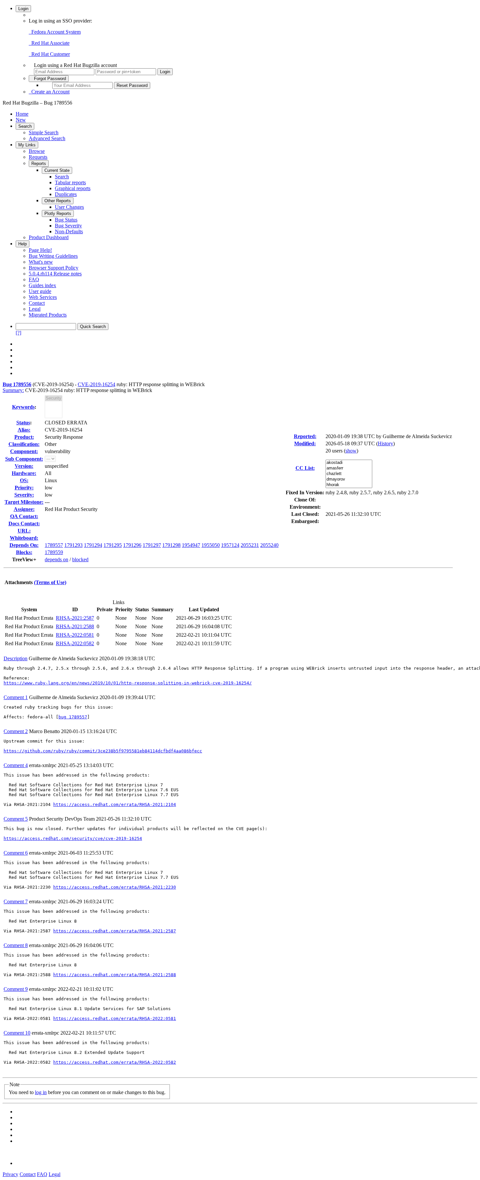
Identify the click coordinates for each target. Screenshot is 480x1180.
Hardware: (24, 473)
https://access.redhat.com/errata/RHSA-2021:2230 (114, 887)
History (385, 443)
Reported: (305, 436)
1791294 (93, 545)
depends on (56, 559)
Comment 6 (16, 853)
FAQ (34, 279)
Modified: (305, 443)
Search (25, 126)
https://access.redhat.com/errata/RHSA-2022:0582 (114, 1062)
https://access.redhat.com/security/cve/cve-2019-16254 (73, 838)
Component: (24, 451)
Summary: (13, 390)
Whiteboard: (24, 538)
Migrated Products (48, 315)
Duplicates (66, 194)
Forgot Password (48, 78)
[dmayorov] (349, 479)
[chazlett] (349, 474)
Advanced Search (47, 138)
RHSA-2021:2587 (75, 618)
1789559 (54, 552)
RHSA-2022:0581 (75, 635)
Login (23, 8)
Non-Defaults (69, 231)
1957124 (230, 545)
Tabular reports (70, 182)
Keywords (23, 407)
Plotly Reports (57, 213)
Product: (24, 437)
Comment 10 (17, 1033)
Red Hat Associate (49, 43)
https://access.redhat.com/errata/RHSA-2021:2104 (114, 804)
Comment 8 (16, 945)
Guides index (42, 285)
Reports (38, 163)
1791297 (152, 545)
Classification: (24, 444)
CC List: (305, 468)
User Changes (69, 207)
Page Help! (40, 250)
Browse (37, 151)
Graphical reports (72, 188)
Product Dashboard (49, 237)
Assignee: (24, 509)
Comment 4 (16, 765)
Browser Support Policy (53, 267)
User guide (40, 291)
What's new (41, 262)
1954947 (191, 545)
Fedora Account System (55, 32)
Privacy (10, 1174)
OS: (24, 480)
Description (15, 658)
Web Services (43, 297)
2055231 (250, 545)
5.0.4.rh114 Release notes (55, 273)
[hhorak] (349, 485)
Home (22, 114)
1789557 (54, 545)
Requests (38, 157)
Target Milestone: (24, 502)
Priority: (24, 487)
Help (22, 243)
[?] (18, 333)
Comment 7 (16, 901)
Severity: (24, 495)
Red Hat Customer (49, 54)
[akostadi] (349, 463)
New (21, 120)
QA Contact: (24, 516)
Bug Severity (68, 225)
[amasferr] (349, 468)
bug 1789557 (72, 716)
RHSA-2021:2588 (75, 626)
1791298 (171, 545)
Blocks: (24, 552)
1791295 (113, 545)
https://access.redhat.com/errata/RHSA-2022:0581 (114, 1018)
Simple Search (43, 132)
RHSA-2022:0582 (75, 643)
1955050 (210, 545)
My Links (27, 144)
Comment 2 (16, 731)
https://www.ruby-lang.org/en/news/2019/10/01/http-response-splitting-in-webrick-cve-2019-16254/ (128, 682)
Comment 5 (16, 819)
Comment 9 (16, 989)
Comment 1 (16, 697)
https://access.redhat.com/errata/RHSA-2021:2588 (114, 974)
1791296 (132, 545)
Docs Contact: (24, 523)
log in (41, 1092)
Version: (24, 466)
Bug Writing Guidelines (53, 256)
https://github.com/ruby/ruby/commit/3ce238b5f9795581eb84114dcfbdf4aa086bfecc (103, 750)
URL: (24, 530)
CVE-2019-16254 (96, 384)
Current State (57, 170)
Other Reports (57, 200)
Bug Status (66, 219)
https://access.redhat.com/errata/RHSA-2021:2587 (114, 930)
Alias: (24, 430)
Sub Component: (24, 459)
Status (23, 422)
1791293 (73, 545)
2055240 (269, 545)
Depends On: (24, 545)
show (351, 450)
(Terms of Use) (50, 582)
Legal (34, 309)
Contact (37, 303)
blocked (80, 559)
